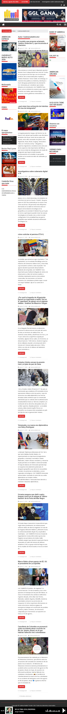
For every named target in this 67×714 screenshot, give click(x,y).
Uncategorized (23, 101)
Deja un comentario (36, 101)
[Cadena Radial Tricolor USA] (3, 24)
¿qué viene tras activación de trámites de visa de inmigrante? (33, 107)
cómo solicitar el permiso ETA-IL (31, 234)
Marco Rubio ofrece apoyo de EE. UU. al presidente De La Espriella (32, 562)
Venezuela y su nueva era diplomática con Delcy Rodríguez (33, 426)
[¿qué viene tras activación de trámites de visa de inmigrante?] (33, 121)
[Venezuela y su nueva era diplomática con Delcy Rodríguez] (33, 440)
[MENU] (65, 24)
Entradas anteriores (25, 696)
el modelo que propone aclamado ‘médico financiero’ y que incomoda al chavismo (33, 43)
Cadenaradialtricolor (35, 48)
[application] (9, 140)
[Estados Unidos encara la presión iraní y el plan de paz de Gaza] (33, 377)
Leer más (21, 97)
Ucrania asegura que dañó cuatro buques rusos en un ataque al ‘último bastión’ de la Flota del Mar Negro (32, 496)
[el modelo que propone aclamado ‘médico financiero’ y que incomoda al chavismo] (33, 58)
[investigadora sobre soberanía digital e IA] (33, 186)
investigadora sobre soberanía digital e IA (33, 2)
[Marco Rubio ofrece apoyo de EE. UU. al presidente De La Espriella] (33, 576)
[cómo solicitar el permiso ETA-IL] (33, 247)
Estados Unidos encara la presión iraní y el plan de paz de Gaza (31, 363)
